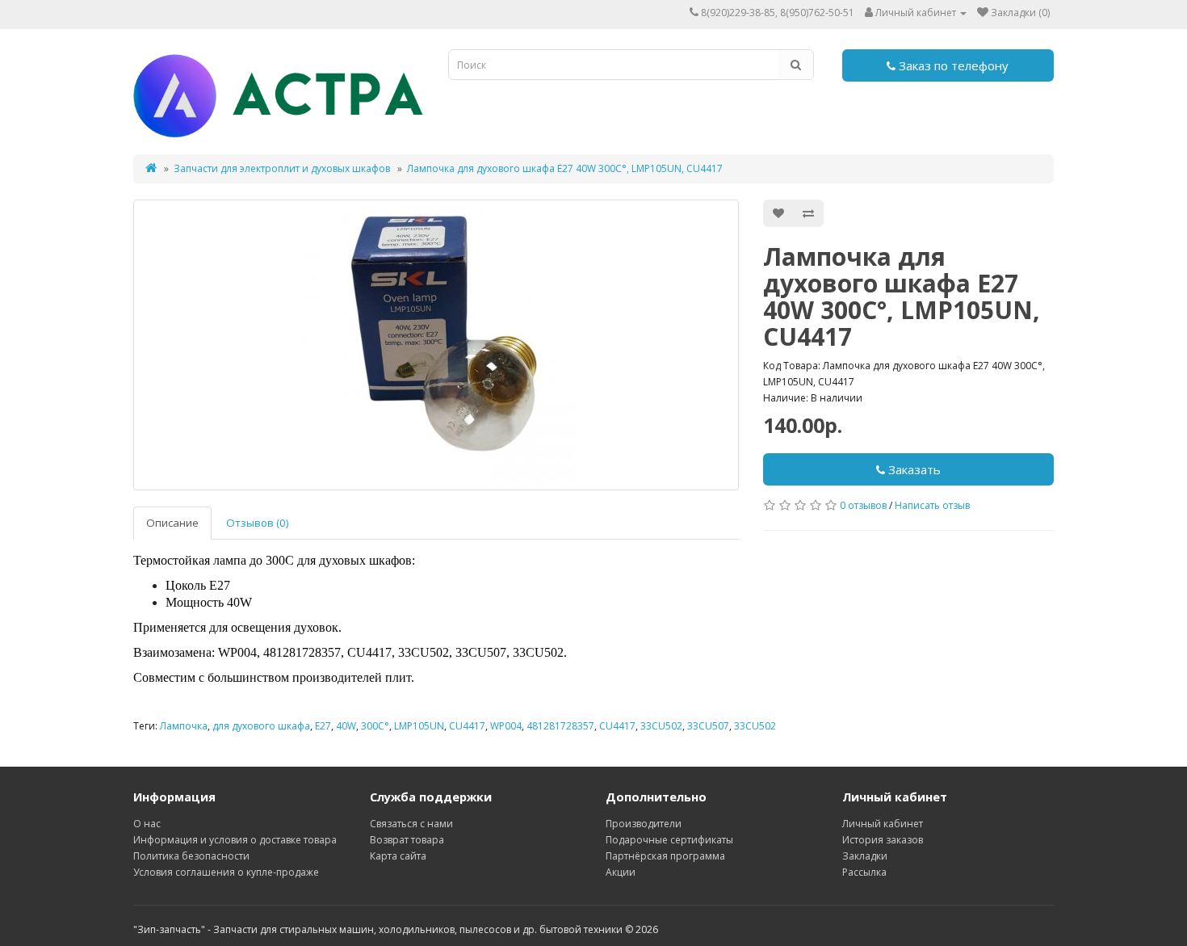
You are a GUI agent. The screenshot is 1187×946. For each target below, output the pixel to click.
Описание (172, 522)
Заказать (913, 469)
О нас (147, 823)
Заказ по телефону (952, 65)
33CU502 (661, 726)
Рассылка (864, 872)
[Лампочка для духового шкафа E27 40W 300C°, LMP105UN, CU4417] (436, 345)
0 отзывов (863, 505)
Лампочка (184, 726)
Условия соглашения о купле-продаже (226, 872)
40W (346, 726)
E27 (323, 726)
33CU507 (708, 726)
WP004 (506, 726)
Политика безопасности (191, 856)
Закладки (864, 856)
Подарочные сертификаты (669, 840)
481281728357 (560, 726)
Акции (620, 872)
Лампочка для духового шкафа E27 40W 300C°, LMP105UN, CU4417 (565, 168)
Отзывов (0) (257, 522)
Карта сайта (398, 856)
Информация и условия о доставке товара (235, 840)
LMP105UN (419, 726)
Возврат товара (407, 840)
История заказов (882, 840)
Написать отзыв (932, 505)
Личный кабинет (882, 823)
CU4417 (467, 726)
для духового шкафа (261, 726)
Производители (644, 823)
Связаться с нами (411, 823)
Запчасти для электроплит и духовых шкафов (282, 168)
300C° (375, 726)
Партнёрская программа (665, 856)
